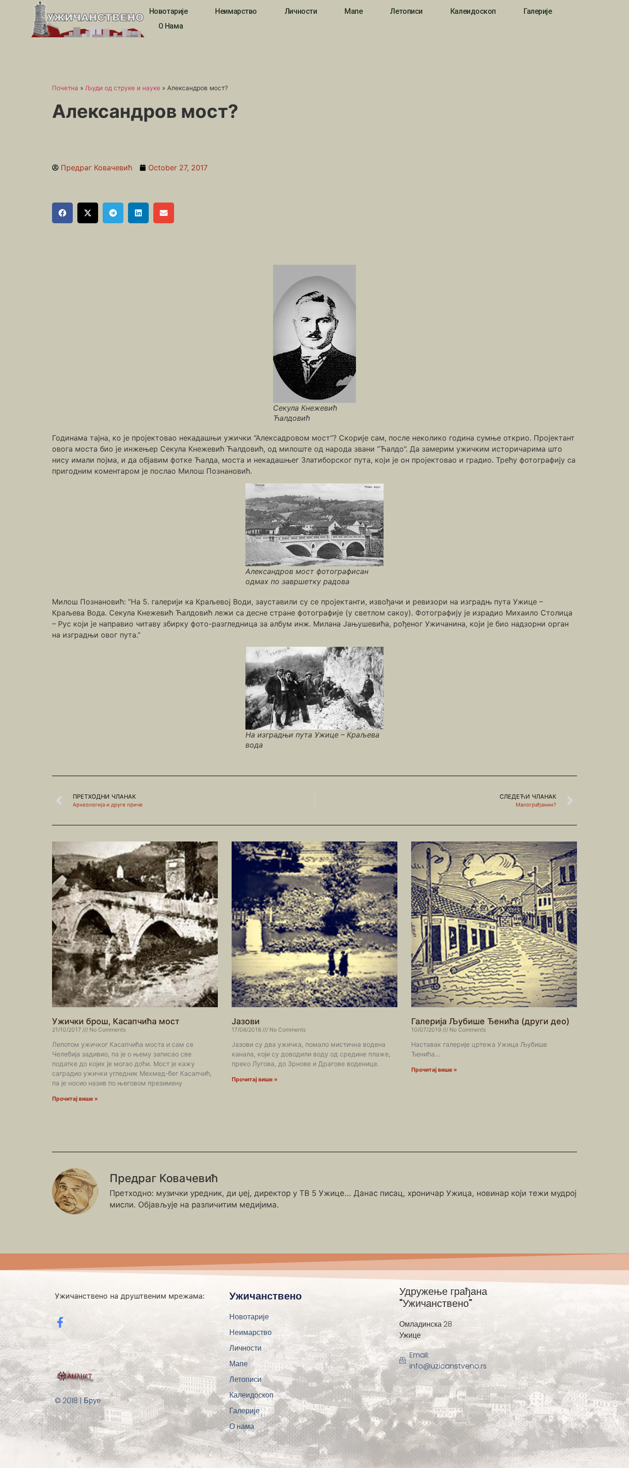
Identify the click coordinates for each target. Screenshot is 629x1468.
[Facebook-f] (60, 1322)
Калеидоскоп (473, 11)
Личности (301, 11)
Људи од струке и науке (122, 88)
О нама (170, 26)
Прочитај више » (75, 1098)
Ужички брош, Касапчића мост (116, 1021)
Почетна (65, 88)
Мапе (353, 11)
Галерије (538, 11)
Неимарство (236, 11)
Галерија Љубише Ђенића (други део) (490, 1021)
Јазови (246, 1021)
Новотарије (168, 11)
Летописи (406, 11)
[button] (62, 213)
